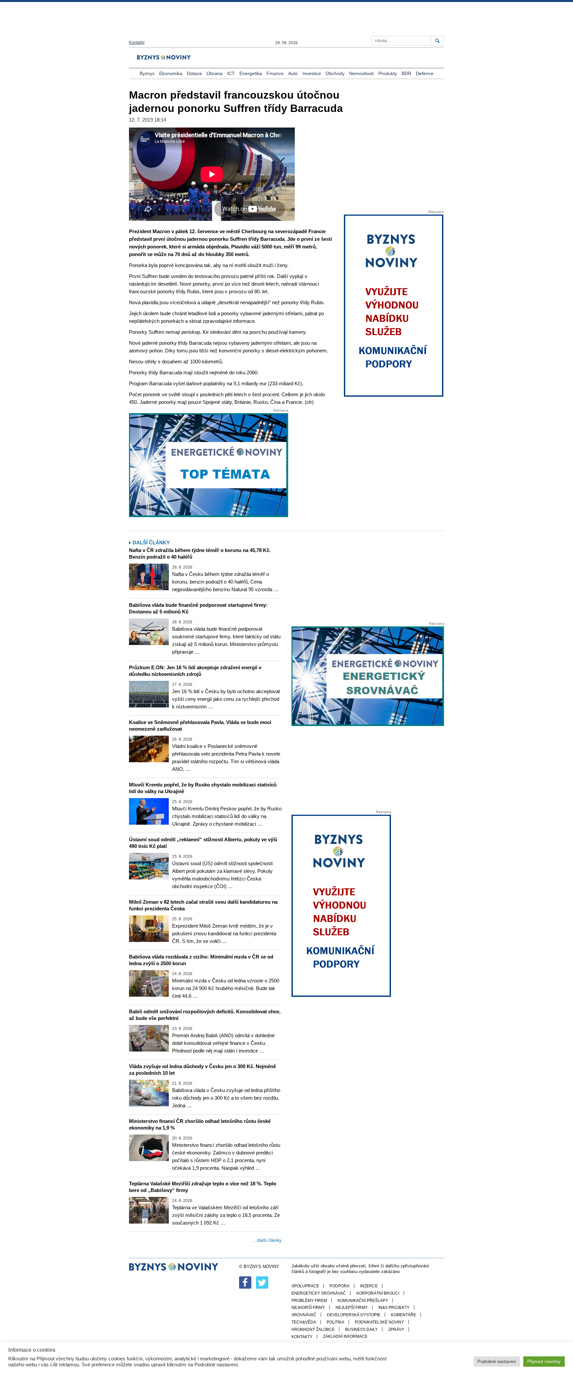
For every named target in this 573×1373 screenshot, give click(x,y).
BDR (406, 73)
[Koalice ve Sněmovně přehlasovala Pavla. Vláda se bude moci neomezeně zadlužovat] (149, 749)
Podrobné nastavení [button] (497, 1361)
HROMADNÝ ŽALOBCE (313, 1329)
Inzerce (369, 1286)
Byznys (147, 73)
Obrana (215, 73)
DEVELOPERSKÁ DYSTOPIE (353, 1315)
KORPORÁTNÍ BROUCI (377, 1293)
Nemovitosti (361, 73)
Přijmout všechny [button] (544, 1361)
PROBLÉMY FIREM (309, 1300)
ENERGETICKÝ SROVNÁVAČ (318, 1293)
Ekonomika (170, 73)
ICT (231, 73)
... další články (267, 1240)
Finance (275, 73)
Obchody (335, 73)
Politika (335, 1322)
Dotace (194, 73)
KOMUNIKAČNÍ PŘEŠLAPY (363, 1300)
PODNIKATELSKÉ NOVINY (379, 1322)
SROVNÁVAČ (303, 1315)
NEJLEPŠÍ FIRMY (352, 1307)
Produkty (387, 73)
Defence (424, 73)
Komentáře (403, 1315)
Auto (293, 73)
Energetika (250, 73)
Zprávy (396, 1329)
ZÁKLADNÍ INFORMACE (345, 1336)
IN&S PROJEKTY (394, 1307)
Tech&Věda (303, 1322)
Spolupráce (305, 1286)
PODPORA (340, 1286)
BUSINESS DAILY (361, 1329)
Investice (311, 73)
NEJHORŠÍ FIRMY (308, 1307)
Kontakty (137, 42)
